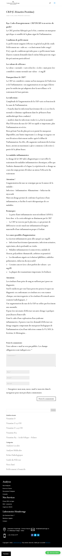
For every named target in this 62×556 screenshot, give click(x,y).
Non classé (10, 464)
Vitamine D (11, 418)
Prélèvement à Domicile (15, 469)
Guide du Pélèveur (13, 460)
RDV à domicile (7, 504)
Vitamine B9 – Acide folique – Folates (21, 437)
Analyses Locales (10, 15)
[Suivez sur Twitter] (35, 535)
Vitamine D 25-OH (13, 423)
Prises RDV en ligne (8, 501)
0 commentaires (26, 15)
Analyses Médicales (18, 15)
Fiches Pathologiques (14, 455)
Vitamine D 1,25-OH (14, 428)
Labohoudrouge (17, 542)
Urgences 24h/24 (7, 507)
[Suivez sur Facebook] (32, 535)
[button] (52, 552)
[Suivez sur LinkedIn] (38, 535)
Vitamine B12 (11, 433)
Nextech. (48, 542)
